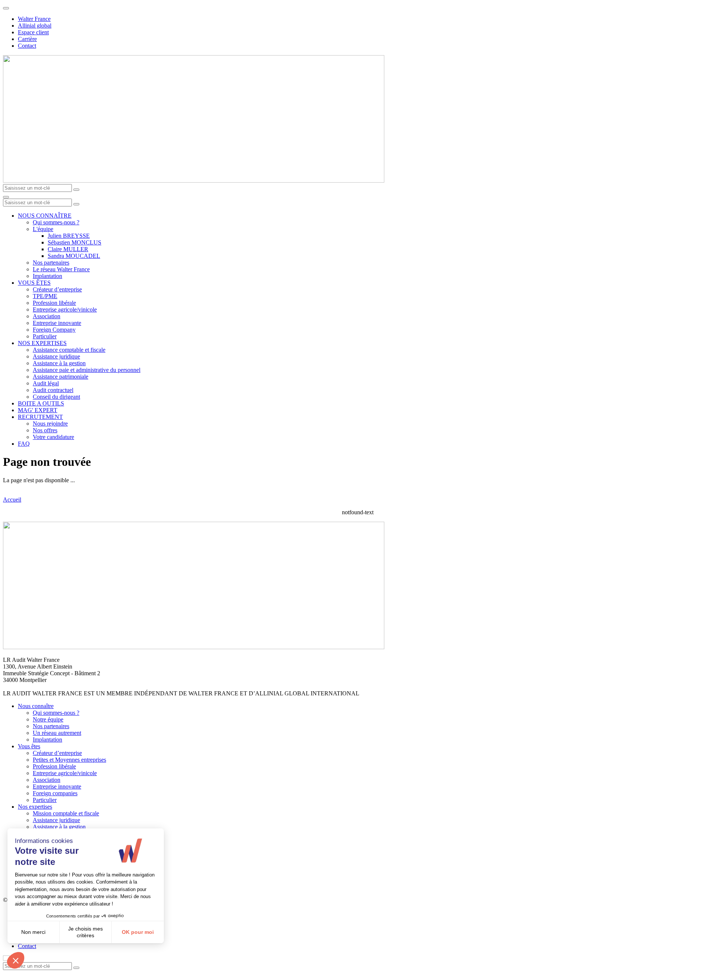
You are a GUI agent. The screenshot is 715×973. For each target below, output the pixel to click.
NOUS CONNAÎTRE (45, 215)
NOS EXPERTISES (42, 343)
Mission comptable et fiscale (66, 813)
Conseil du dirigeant (56, 397)
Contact (27, 45)
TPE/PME (45, 296)
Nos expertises (35, 806)
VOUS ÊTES (34, 282)
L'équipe (43, 229)
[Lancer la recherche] (76, 190)
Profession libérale (54, 303)
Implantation (47, 276)
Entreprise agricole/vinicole (65, 309)
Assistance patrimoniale (60, 376)
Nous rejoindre (50, 423)
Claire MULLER (68, 249)
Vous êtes (29, 746)
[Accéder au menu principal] (6, 197)
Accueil (12, 499)
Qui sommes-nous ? (56, 222)
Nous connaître (36, 706)
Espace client (33, 32)
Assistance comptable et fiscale (69, 350)
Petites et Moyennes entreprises (69, 759)
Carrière (27, 39)
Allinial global (34, 25)
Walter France (34, 19)
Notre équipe (48, 719)
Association (46, 316)
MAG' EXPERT (37, 410)
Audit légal (46, 383)
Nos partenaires (51, 262)
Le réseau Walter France (61, 269)
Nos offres (45, 430)
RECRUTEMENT (40, 417)
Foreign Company (54, 329)
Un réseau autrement (57, 733)
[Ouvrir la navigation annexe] (6, 8)
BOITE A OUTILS (41, 403)
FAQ (24, 443)
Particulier (45, 336)
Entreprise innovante (57, 323)
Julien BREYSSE (69, 236)
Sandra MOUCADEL (74, 256)
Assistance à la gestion (59, 363)
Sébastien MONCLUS (74, 242)
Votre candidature (53, 437)
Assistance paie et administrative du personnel (86, 370)
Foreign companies (55, 793)
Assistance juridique (56, 356)
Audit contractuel (53, 390)
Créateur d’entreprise (57, 289)
